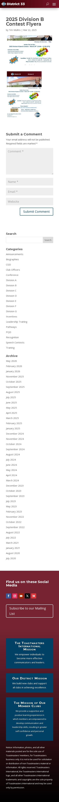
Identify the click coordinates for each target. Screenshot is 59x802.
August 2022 (13, 532)
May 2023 (11, 506)
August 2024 (13, 454)
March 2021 (12, 542)
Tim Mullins (15, 29)
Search (48, 240)
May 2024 (11, 470)
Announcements (14, 254)
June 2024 (11, 464)
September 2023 (15, 496)
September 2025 (15, 386)
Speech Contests (15, 342)
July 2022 (11, 537)
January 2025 (13, 428)
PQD (8, 332)
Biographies (12, 259)
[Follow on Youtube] (21, 595)
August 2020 (13, 553)
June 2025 (11, 402)
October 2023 (13, 490)
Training (10, 347)
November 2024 (15, 438)
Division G (11, 311)
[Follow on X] (27, 595)
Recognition (12, 337)
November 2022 (15, 516)
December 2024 (15, 433)
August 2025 (13, 392)
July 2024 (11, 459)
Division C (11, 290)
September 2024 (15, 449)
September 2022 (15, 527)
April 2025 (11, 412)
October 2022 (13, 521)
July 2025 (11, 397)
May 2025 (11, 407)
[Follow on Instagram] (14, 595)
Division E (11, 300)
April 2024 (11, 475)
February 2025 (14, 423)
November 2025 (15, 376)
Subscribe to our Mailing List (27, 611)
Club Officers (13, 269)
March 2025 (12, 418)
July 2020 (11, 558)
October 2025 (13, 381)
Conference (12, 274)
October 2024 (13, 444)
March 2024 (12, 480)
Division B (11, 285)
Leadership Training (16, 321)
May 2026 (11, 360)
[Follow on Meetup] (33, 595)
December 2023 (15, 485)
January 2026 (13, 371)
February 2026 (14, 366)
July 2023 (11, 501)
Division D (11, 295)
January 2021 (13, 547)
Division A (11, 280)
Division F (11, 306)
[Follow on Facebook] (8, 595)
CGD (8, 264)
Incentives (11, 316)
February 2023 (14, 511)
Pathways (11, 326)
